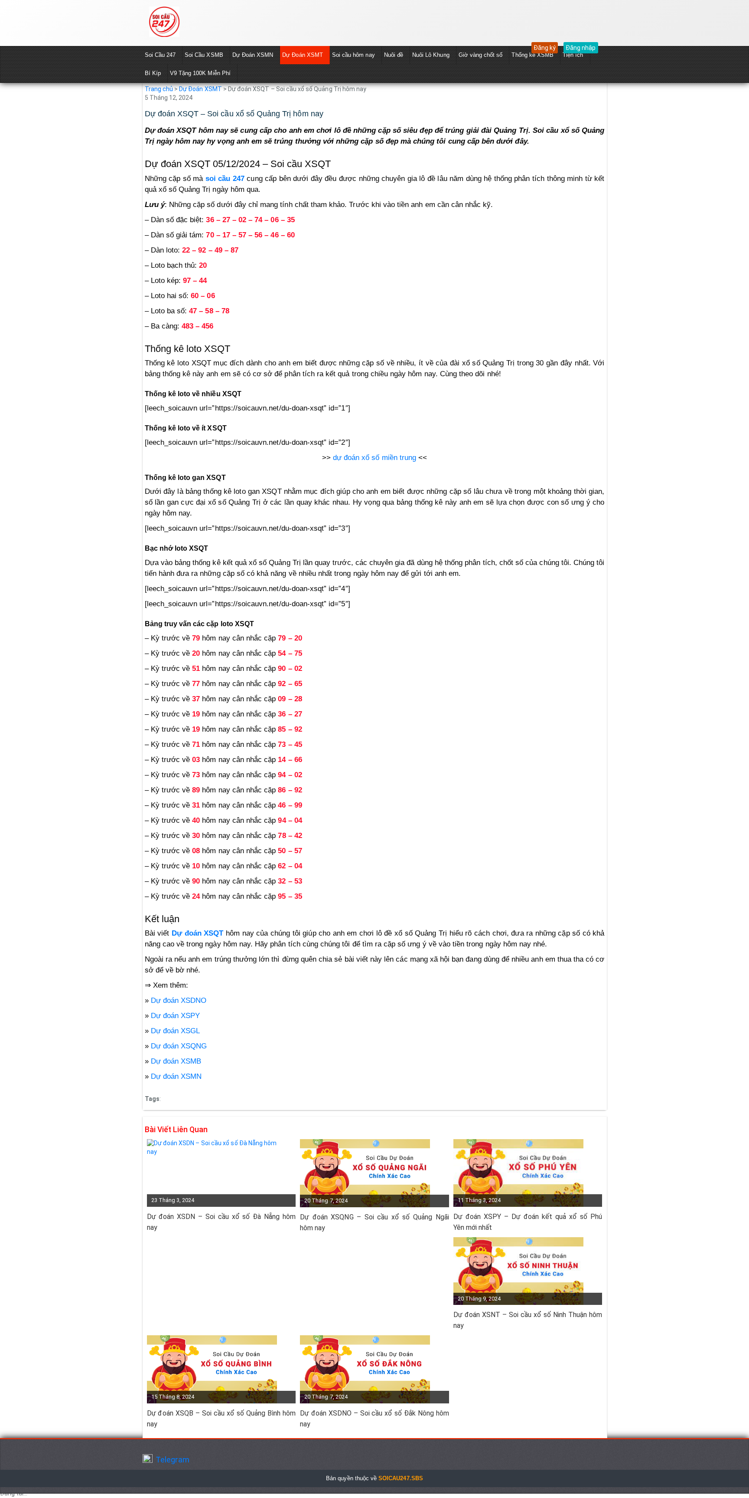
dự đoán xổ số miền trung (374, 457)
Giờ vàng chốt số (481, 55)
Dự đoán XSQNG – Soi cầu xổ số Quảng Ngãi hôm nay (374, 1222)
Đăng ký (545, 47)
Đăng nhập (581, 47)
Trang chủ (159, 88)
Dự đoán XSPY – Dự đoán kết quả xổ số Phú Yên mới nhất (527, 1222)
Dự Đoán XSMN (253, 55)
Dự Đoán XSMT (302, 55)
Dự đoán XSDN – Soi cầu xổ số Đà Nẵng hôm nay (221, 1222)
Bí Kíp (153, 73)
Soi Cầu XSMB (204, 55)
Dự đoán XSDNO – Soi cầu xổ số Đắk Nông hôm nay (374, 1418)
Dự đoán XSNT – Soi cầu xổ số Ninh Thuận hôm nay (527, 1320)
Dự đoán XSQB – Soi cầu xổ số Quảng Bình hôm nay (221, 1418)
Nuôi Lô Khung (430, 55)
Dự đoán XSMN (176, 1076)
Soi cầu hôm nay (353, 55)
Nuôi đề (393, 55)
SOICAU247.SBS (400, 1478)
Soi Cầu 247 (160, 55)
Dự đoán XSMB (176, 1061)
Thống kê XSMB (532, 55)
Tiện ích (573, 55)
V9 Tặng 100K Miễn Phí (200, 73)
